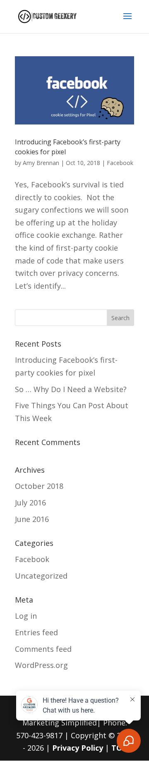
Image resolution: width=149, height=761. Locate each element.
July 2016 (30, 502)
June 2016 (32, 519)
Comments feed (43, 649)
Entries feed (36, 632)
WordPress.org (41, 665)
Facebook (120, 163)
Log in (26, 616)
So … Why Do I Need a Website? (71, 389)
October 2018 (39, 486)
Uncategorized (41, 576)
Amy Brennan (41, 163)
